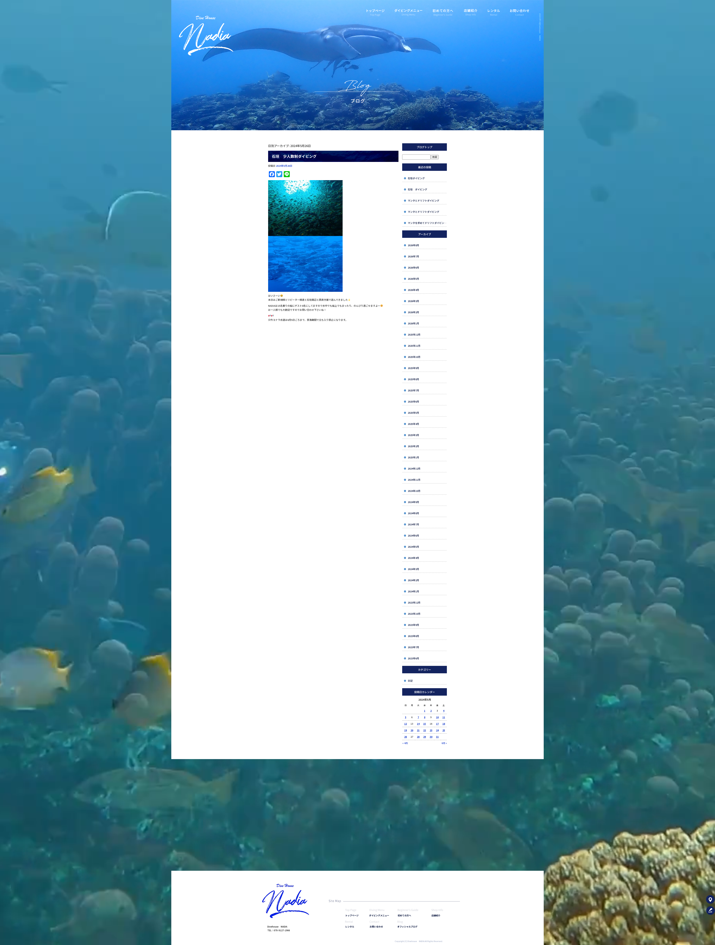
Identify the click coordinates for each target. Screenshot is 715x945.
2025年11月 (414, 345)
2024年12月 (414, 468)
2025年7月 (413, 390)
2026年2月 (413, 312)
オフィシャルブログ (407, 926)
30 (431, 736)
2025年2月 (413, 446)
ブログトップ (424, 147)
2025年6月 (413, 401)
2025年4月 (413, 424)
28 (418, 736)
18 (443, 723)
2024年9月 (413, 502)
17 (437, 723)
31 (437, 736)
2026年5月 (413, 278)
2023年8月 (413, 636)
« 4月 (405, 743)
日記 (410, 680)
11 (443, 717)
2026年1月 (413, 323)
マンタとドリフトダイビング (423, 200)
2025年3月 (413, 435)
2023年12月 (414, 602)
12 (405, 723)
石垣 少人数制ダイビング (294, 156)
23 (431, 730)
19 (405, 730)
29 (424, 736)
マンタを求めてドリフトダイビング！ (427, 223)
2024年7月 (413, 524)
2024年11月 (414, 479)
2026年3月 (413, 301)
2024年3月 (413, 569)
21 (418, 730)
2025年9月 (413, 368)
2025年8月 (413, 379)
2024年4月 (413, 558)
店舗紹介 (470, 10)
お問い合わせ (519, 10)
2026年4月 (413, 290)
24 (437, 730)
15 (424, 723)
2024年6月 (413, 535)
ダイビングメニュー (407, 10)
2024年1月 (413, 591)
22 (424, 730)
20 (412, 730)
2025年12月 (414, 334)
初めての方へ (442, 10)
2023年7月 (413, 647)
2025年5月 (413, 412)
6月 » (444, 743)
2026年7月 (413, 256)
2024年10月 (414, 491)
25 (443, 730)
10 (437, 717)
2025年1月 (413, 457)
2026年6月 (413, 267)
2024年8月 (413, 513)
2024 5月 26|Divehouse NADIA (540, 27)
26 (405, 736)
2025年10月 (414, 357)
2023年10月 (414, 613)
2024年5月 (413, 546)
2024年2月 (413, 580)
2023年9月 (413, 625)
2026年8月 (413, 245)
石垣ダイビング (416, 178)
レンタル (493, 10)
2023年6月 (413, 658)
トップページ (375, 10)
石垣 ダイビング (417, 189)
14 (418, 723)
